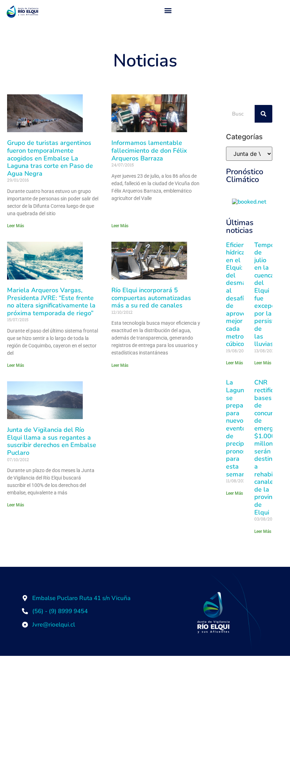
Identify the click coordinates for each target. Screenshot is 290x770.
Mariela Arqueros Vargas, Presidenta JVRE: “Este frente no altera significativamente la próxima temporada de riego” (51, 301)
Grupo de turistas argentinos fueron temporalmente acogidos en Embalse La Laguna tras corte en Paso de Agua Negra (50, 158)
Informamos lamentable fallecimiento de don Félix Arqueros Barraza (149, 150)
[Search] (263, 114)
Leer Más (15, 225)
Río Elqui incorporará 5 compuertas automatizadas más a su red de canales (151, 298)
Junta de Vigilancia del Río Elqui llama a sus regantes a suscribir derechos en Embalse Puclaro (51, 441)
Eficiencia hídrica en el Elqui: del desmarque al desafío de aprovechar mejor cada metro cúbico (242, 294)
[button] (168, 10)
